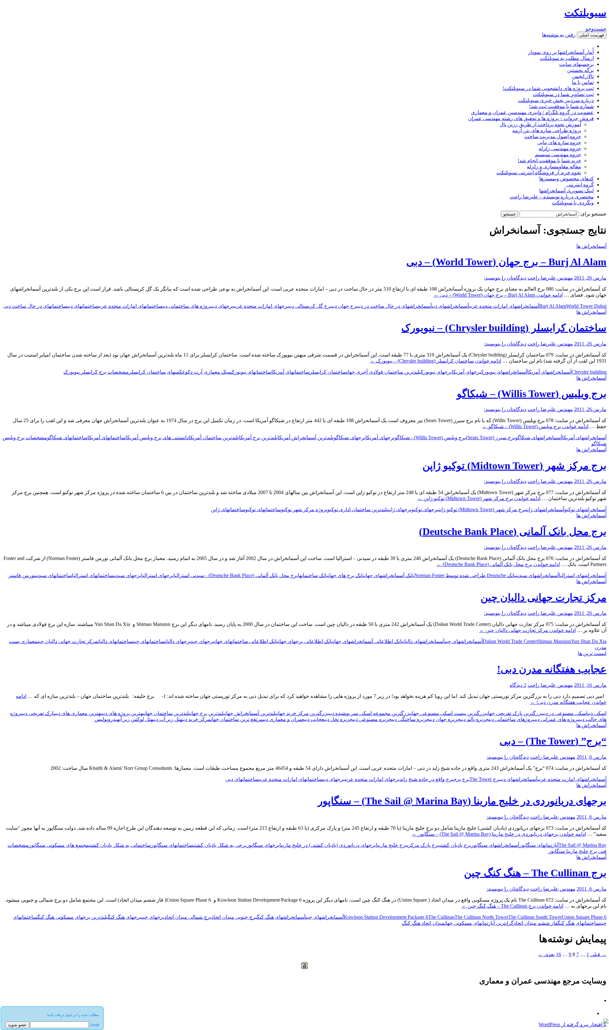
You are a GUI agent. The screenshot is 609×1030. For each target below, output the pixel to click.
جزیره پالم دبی (475, 719)
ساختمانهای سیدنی (54, 575)
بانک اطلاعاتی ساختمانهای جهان (246, 641)
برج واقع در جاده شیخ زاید (427, 779)
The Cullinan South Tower (535, 917)
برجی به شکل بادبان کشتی (219, 845)
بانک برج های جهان (346, 575)
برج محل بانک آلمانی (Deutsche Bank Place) (512, 531)
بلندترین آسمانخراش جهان (251, 713)
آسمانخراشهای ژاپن (545, 509)
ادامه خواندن (498, 295)
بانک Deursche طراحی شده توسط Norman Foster (465, 575)
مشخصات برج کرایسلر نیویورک (96, 372)
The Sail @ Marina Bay (582, 845)
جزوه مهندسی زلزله (560, 148)
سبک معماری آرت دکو (208, 372)
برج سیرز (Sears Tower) (490, 437)
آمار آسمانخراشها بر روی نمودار (561, 52)
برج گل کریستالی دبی (310, 306)
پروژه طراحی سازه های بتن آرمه (546, 130)
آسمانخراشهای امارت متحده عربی (572, 779)
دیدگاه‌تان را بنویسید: (505, 277)
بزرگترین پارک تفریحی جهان (515, 713)
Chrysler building (589, 372)
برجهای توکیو (425, 509)
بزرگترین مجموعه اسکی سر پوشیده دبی (370, 713)
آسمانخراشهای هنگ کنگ (281, 917)
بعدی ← (546, 954)
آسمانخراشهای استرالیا (582, 575)
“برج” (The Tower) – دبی (553, 741)
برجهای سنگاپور (262, 845)
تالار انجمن (583, 76)
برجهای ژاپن (399, 509)
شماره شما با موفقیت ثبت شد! (561, 106)
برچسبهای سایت (576, 64)
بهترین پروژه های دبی (123, 713)
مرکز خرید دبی (196, 719)
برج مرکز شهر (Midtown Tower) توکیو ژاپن (514, 465)
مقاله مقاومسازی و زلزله (554, 166)
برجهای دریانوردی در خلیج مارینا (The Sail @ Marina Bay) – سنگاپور (462, 801)
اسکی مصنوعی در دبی (565, 713)
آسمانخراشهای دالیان (424, 641)
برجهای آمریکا (466, 372)
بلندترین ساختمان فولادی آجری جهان (384, 372)
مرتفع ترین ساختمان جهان (237, 719)
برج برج (461, 779)
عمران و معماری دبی (283, 719)
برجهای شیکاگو (349, 437)
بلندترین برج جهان (207, 713)
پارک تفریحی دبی (38, 713)
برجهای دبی (223, 306)
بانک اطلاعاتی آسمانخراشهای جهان (368, 641)
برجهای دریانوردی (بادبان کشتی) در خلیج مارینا (327, 845)
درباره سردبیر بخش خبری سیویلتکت (556, 100)
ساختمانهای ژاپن (228, 509)
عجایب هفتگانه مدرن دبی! (551, 669)
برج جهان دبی (345, 306)
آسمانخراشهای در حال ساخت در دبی (395, 306)
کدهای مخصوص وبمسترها (566, 178)
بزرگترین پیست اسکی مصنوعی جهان (449, 713)
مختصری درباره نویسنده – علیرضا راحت (552, 196)
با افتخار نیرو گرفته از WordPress (572, 1024)
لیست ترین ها (592, 653)
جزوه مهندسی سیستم (558, 154)
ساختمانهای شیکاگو (67, 437)
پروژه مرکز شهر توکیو (304, 509)
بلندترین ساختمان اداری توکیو (357, 509)
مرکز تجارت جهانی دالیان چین (543, 597)
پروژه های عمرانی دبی (556, 719)
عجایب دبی (314, 719)
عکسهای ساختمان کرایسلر (157, 372)
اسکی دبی (597, 713)
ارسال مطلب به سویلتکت (567, 58)
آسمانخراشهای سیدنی (537, 575)
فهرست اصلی (592, 35)
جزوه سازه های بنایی (559, 142)
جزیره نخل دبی (338, 719)
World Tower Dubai (586, 306)
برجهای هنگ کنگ (124, 917)
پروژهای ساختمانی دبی (511, 719)
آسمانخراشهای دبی (450, 306)
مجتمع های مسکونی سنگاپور (59, 845)
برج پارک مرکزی (423, 845)
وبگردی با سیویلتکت (573, 202)
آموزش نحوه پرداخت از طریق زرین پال (540, 124)
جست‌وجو (596, 28)
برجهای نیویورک (436, 372)
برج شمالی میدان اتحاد (187, 917)
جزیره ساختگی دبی (410, 719)
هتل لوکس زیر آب (136, 719)
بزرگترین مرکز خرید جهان (303, 713)
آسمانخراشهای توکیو (585, 509)
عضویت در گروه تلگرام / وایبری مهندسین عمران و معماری (532, 112)
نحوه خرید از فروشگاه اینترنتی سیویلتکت (538, 172)
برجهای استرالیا (157, 575)
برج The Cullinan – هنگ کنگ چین (535, 873)
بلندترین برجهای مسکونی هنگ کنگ (72, 917)
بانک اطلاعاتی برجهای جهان (305, 641)
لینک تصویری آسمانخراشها (566, 190)
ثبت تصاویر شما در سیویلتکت (563, 94)
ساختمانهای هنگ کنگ (579, 923)
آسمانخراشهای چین (464, 641)
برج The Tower (485, 779)
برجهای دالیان (178, 641)
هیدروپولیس (107, 719)
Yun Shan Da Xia (588, 641)
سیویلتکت (585, 12)
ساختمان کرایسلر (328, 372)
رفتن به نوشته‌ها (559, 34)
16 (558, 954)
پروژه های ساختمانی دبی (187, 306)
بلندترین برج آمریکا (258, 437)
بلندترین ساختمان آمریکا (214, 437)
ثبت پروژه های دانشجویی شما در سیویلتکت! (548, 88)
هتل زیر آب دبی (167, 719)
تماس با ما (583, 82)
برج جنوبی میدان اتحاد (234, 917)
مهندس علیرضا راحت (550, 277)
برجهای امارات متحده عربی (261, 306)
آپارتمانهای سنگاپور (539, 845)
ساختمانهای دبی (83, 306)
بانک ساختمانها (313, 575)
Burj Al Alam (552, 306)
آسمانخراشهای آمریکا (549, 372)
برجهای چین (202, 641)
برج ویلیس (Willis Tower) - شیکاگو (430, 437)
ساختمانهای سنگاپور (172, 845)
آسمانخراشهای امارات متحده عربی (504, 306)
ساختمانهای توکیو (263, 509)
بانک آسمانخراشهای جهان (389, 575)
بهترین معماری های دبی (78, 713)
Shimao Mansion (554, 641)
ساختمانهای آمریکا (291, 372)
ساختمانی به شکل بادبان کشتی (120, 845)
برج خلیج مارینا (391, 845)
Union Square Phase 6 (584, 917)
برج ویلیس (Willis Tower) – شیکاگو (531, 393)
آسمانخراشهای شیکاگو (538, 437)
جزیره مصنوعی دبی (372, 719)
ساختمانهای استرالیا (93, 575)
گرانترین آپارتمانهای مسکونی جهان (479, 923)
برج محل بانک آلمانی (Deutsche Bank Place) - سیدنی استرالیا (236, 575)
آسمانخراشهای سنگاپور (495, 845)
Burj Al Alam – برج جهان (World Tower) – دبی (506, 261)
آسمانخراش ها (591, 246)
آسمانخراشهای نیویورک (504, 372)
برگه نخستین (580, 70)
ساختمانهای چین (149, 641)
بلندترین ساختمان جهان (167, 713)
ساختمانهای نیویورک (252, 372)
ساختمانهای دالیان (115, 641)
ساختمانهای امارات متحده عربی (130, 306)
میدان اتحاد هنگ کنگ (423, 923)
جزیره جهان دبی (445, 719)
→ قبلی (598, 954)
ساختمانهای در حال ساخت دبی (35, 306)
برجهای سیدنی (127, 575)
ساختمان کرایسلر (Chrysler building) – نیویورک (503, 327)
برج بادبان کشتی (455, 845)
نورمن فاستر (22, 575)
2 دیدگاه (518, 685)
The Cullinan (441, 917)
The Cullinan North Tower (481, 917)
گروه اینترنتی (580, 184)
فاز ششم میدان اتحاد (536, 923)
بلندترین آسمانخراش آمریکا (306, 437)
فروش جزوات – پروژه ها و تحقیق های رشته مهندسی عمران (531, 118)
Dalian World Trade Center (510, 641)
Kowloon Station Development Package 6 (386, 917)
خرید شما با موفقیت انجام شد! (549, 160)
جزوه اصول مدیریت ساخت (552, 136)
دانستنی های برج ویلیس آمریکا (157, 437)
